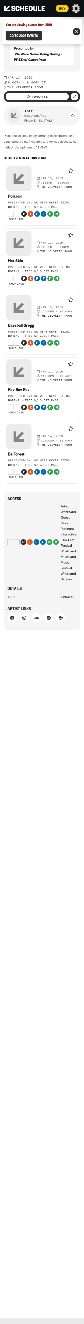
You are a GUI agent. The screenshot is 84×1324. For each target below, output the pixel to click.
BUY (62, 8)
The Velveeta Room (25, 87)
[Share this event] (74, 96)
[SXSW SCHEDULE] (24, 8)
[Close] (76, 31)
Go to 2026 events (24, 35)
